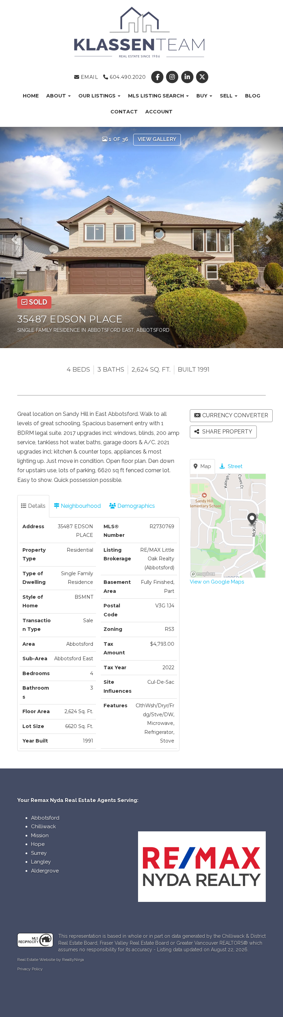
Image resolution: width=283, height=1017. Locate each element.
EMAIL (88, 77)
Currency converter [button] (235, 415)
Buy (202, 96)
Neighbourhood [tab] (80, 506)
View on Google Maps (217, 582)
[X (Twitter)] (202, 77)
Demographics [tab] (135, 506)
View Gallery (157, 139)
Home (31, 96)
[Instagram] (173, 77)
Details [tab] (36, 506)
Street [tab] (234, 466)
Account (159, 112)
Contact (124, 112)
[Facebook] (158, 77)
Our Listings (97, 96)
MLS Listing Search (156, 96)
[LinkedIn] (187, 77)
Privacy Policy (30, 969)
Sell (227, 96)
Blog (252, 96)
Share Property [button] (226, 431)
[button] (17, 237)
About (56, 96)
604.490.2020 (127, 77)
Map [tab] (205, 466)
